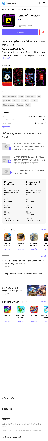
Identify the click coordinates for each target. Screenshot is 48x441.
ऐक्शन (13, 10)
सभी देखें (43, 230)
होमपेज (4, 10)
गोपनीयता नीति (21, 424)
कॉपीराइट (12, 424)
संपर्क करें (4, 424)
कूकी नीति (39, 424)
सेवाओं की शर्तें (30, 424)
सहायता (4, 427)
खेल (9, 10)
